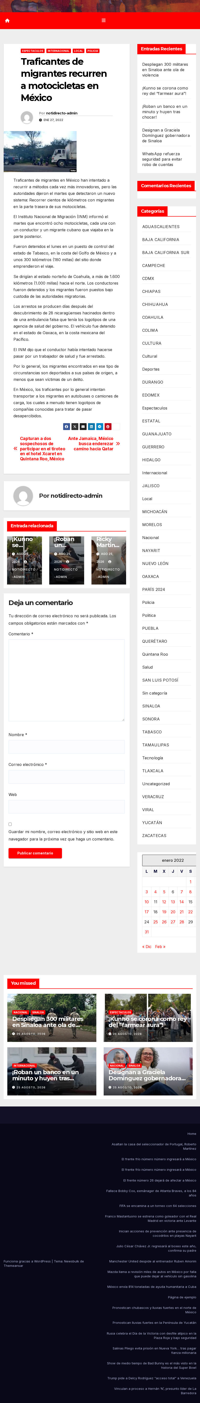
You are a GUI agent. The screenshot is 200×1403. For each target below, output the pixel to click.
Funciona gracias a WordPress (28, 1261)
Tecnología (152, 757)
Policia (93, 50)
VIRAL (148, 809)
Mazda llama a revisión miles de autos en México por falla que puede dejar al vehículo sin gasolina (152, 1274)
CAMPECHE (153, 265)
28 (182, 921)
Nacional (150, 537)
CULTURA (151, 343)
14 (182, 901)
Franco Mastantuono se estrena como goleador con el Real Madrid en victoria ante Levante (150, 1218)
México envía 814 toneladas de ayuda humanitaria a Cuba (151, 1287)
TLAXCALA (153, 770)
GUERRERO (153, 446)
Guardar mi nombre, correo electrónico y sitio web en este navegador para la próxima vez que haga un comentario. (63, 835)
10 (147, 901)
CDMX (148, 278)
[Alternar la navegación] (104, 20)
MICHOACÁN (155, 511)
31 (147, 931)
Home (192, 1134)
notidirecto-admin (61, 113)
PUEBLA (150, 628)
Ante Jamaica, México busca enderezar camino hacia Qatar (90, 443)
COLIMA (150, 330)
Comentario (21, 633)
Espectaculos (32, 50)
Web (13, 794)
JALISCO (151, 485)
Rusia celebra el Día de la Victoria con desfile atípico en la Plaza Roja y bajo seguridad (151, 1335)
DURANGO (152, 382)
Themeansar (13, 1266)
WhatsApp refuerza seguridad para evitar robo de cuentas (162, 159)
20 (173, 911)
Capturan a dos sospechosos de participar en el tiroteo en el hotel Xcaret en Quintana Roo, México (42, 448)
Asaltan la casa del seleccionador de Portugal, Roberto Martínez (154, 1146)
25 (155, 921)
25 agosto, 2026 (31, 1034)
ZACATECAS (154, 835)
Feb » (160, 946)
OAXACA (150, 576)
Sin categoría (154, 693)
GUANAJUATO (157, 433)
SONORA (151, 719)
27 (173, 921)
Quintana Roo (155, 654)
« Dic (146, 946)
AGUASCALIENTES (161, 226)
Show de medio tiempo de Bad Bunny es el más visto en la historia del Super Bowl (151, 1365)
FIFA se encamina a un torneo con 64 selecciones (158, 1206)
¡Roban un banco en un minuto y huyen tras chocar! (164, 112)
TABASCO (152, 731)
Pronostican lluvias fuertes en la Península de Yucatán (154, 1323)
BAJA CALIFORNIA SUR (166, 252)
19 (164, 911)
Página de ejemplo (182, 1297)
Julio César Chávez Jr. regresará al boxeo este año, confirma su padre (156, 1248)
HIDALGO (151, 459)
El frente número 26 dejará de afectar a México (159, 1180)
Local (78, 50)
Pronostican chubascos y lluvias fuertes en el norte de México (154, 1310)
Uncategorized (156, 783)
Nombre (18, 734)
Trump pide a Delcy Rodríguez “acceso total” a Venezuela (151, 1378)
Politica (149, 615)
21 (182, 911)
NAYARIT (151, 550)
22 (190, 911)
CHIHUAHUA (155, 304)
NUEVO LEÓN (155, 563)
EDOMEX (151, 395)
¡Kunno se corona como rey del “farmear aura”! (148, 1021)
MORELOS (152, 524)
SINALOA (151, 706)
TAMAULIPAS (155, 744)
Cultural (149, 356)
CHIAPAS (151, 291)
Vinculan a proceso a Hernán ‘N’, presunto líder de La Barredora (155, 1391)
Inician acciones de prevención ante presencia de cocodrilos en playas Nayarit (157, 1233)
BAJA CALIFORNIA (161, 239)
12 (164, 901)
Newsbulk (71, 1261)
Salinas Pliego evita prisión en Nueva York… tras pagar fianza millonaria (154, 1350)
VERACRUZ (153, 796)
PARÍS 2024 (153, 589)
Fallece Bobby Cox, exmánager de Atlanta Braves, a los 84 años (151, 1193)
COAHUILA (153, 317)
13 (173, 901)
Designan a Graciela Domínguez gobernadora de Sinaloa (166, 135)
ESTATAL (151, 421)
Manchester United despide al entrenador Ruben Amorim (152, 1261)
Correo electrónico (28, 764)
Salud (147, 667)
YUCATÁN (152, 822)
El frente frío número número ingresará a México (159, 1159)
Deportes (151, 369)
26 (164, 921)
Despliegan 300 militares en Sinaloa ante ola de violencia (165, 69)
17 (147, 911)
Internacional (59, 50)
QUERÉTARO (154, 641)
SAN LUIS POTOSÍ (160, 680)
